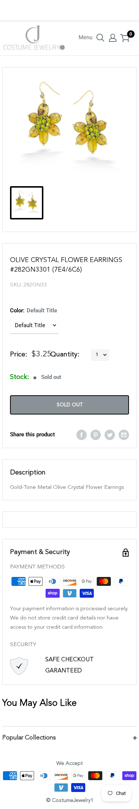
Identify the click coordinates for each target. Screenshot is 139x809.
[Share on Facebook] (81, 434)
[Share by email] (124, 434)
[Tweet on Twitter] (110, 434)
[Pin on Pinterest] (95, 434)
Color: (33, 310)
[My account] (112, 38)
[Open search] (100, 38)
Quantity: (64, 354)
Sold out (70, 404)
